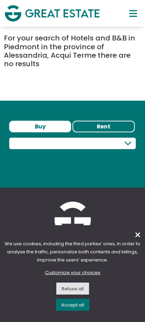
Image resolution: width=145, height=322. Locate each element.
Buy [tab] (40, 126)
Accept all (72, 305)
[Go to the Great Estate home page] (52, 13)
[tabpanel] (72, 156)
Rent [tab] (104, 126)
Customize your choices (72, 272)
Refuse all (73, 288)
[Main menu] (133, 13)
